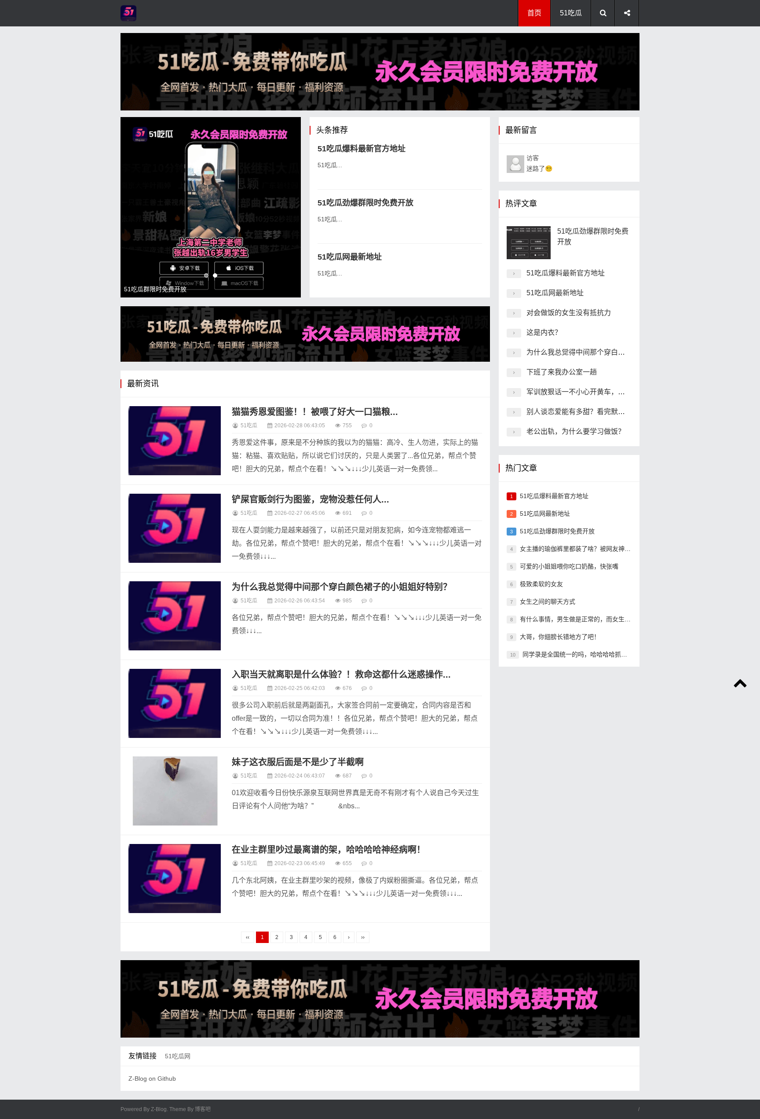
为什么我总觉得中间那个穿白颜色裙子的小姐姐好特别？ (342, 587)
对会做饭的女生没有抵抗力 (568, 312)
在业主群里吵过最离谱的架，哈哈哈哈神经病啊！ (328, 850)
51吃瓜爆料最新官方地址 (362, 148)
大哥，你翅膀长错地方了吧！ (560, 636)
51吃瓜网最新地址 (350, 257)
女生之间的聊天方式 (547, 601)
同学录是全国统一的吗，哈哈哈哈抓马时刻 (580, 654)
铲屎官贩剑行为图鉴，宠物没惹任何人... (310, 499)
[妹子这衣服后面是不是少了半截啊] (174, 791)
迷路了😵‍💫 (539, 163)
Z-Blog (159, 1109)
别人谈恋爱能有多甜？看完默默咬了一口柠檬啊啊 (603, 411)
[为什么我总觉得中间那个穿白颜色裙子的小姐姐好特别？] (174, 616)
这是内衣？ (544, 332)
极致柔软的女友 (541, 583)
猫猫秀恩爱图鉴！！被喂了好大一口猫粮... (315, 412)
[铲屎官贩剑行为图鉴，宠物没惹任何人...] (174, 528)
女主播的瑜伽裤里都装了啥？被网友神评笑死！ (584, 548)
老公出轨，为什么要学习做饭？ (575, 431)
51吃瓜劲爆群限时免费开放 (365, 202)
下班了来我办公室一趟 (561, 372)
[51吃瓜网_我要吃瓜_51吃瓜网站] (156, 13)
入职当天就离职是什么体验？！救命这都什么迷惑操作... (341, 674)
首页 (534, 13)
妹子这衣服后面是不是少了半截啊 (298, 762)
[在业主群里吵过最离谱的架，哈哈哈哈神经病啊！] (174, 879)
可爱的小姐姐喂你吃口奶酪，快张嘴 (569, 566)
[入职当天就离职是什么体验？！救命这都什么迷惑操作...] (174, 703)
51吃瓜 (571, 13)
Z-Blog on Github (152, 1078)
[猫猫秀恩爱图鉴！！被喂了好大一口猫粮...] (174, 441)
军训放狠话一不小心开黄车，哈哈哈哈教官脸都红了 (607, 392)
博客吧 (203, 1109)
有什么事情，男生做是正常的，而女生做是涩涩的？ (590, 619)
